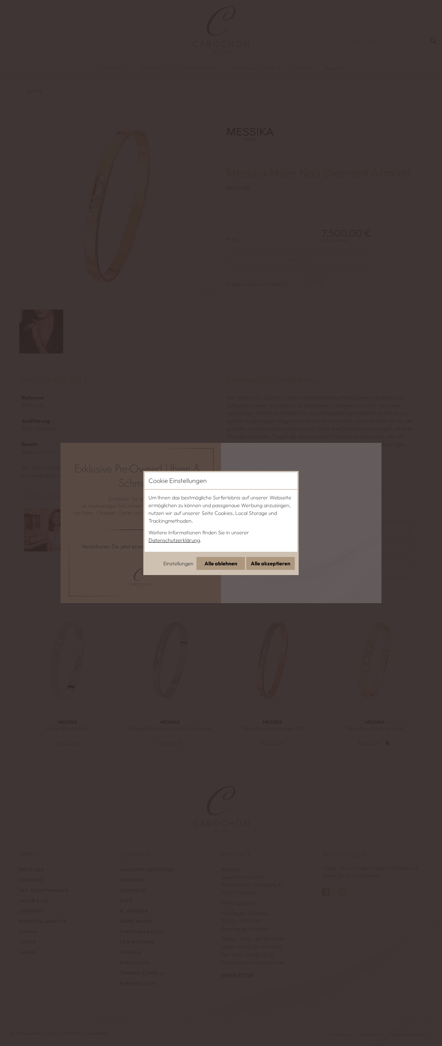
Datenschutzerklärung (174, 540)
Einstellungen (178, 563)
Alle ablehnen (220, 563)
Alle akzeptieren (270, 563)
